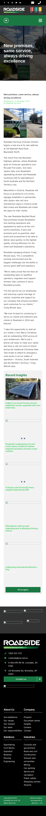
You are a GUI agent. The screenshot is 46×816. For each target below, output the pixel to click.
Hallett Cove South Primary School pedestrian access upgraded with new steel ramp (23, 405)
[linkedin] (20, 2)
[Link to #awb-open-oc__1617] (6, 20)
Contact (27, 730)
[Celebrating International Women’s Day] (23, 553)
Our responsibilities (13, 730)
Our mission (9, 724)
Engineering (9, 761)
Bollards (7, 754)
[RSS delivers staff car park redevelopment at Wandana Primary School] (23, 512)
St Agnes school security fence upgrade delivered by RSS (20, 488)
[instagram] (12, 2)
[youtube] (16, 2)
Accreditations (10, 717)
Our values (9, 720)
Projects (28, 717)
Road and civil (30, 751)
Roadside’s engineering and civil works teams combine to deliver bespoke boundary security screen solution (21, 447)
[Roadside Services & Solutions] (14, 9)
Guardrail (8, 751)
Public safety (30, 778)
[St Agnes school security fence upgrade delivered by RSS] (23, 473)
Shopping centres (32, 781)
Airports (27, 785)
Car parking (29, 768)
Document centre (32, 720)
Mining (27, 765)
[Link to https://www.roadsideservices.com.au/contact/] (32, 2)
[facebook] (4, 2)
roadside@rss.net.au (18, 658)
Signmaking (9, 744)
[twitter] (8, 2)
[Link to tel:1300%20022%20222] (39, 2)
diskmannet (37, 803)
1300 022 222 (15, 653)
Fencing (7, 758)
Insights (27, 724)
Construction (30, 754)
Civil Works (9, 748)
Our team (8, 727)
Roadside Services (13, 103)
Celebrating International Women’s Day (21, 568)
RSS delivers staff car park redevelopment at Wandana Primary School (22, 528)
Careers (27, 727)
